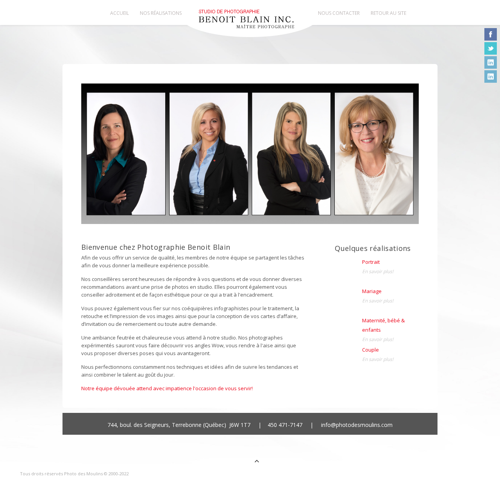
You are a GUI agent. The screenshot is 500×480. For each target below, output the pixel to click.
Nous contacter (339, 13)
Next (409, 159)
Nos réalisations (161, 13)
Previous (91, 159)
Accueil (119, 13)
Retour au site (388, 13)
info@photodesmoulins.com (357, 424)
